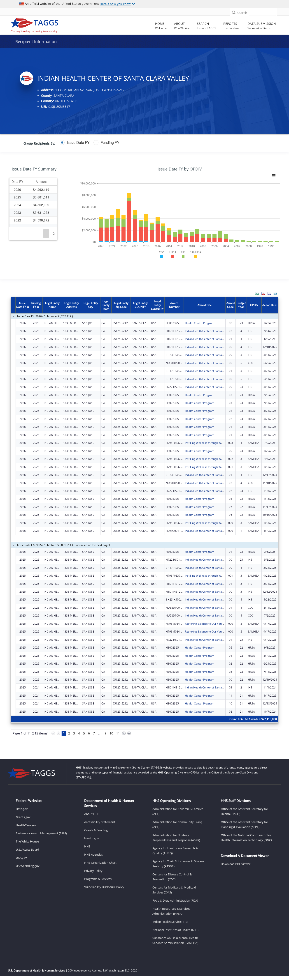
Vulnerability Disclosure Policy (104, 887)
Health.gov (91, 838)
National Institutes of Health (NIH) (175, 930)
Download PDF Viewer (235, 864)
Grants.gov (23, 817)
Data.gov (22, 809)
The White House (27, 841)
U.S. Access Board (27, 849)
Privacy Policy (93, 871)
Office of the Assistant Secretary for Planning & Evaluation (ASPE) (244, 824)
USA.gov (21, 858)
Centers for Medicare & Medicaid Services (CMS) (174, 889)
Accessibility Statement (99, 822)
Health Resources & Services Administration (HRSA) (171, 911)
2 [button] (54, 233)
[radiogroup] (113, 142)
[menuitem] (257, 293)
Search (242, 13)
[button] (234, 12)
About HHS (91, 814)
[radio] (75, 142)
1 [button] (46, 233)
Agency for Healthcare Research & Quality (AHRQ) (175, 850)
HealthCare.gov (26, 825)
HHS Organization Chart (100, 863)
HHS (87, 846)
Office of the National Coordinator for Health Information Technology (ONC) (246, 837)
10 (111, 733)
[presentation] (144, 520)
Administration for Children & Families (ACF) (177, 811)
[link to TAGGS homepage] (41, 24)
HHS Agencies (93, 854)
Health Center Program (199, 323)
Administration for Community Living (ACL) (177, 824)
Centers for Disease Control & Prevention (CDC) (172, 876)
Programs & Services (98, 879)
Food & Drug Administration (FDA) (175, 900)
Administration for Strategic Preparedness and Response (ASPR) (176, 837)
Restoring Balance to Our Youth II (205, 624)
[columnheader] (17, 182)
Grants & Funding (96, 830)
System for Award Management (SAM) (41, 833)
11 (118, 733)
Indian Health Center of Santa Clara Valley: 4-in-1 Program (221, 387)
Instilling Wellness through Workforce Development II (218, 443)
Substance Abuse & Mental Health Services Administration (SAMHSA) (175, 940)
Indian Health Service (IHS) (170, 922)
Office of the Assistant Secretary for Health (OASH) (244, 811)
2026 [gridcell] (17, 189)
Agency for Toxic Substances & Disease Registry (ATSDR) (178, 863)
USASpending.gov (28, 866)
